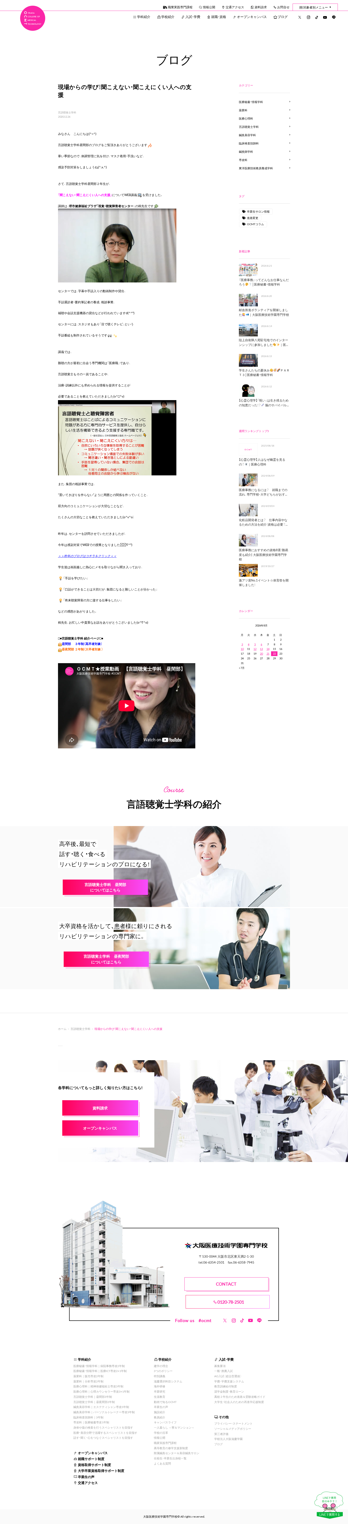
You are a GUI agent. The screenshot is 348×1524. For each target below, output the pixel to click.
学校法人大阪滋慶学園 (228, 1439)
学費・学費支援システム (229, 1381)
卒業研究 (159, 1391)
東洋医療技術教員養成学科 (256, 168)
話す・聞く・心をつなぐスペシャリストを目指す (103, 1437)
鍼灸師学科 (246, 151)
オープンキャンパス (252, 16)
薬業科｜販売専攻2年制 (88, 1376)
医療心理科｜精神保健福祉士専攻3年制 (98, 1386)
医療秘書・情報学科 (251, 102)
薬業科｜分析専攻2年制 (88, 1381)
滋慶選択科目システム (168, 1381)
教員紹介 (159, 1417)
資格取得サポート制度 (94, 1464)
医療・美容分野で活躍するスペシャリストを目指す (105, 1432)
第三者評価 (221, 1434)
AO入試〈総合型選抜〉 (228, 1376)
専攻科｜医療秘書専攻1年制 (91, 1422)
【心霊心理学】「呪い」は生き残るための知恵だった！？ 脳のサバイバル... (264, 402)
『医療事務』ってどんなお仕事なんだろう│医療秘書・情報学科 (264, 282)
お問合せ (283, 7)
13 (261, 649)
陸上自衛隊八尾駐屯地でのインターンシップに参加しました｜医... (263, 342)
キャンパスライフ (165, 1422)
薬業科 (243, 110)
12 (255, 649)
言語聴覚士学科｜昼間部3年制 (92, 1396)
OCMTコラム (255, 224)
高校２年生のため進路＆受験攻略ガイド (239, 1396)
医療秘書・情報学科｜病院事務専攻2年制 (99, 1366)
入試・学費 (192, 16)
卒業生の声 (86, 1476)
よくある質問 (162, 1463)
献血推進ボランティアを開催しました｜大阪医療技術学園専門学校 (264, 312)
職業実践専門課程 (180, 7)
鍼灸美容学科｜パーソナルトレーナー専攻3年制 (104, 1412)
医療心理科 (246, 118)
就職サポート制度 (91, 1458)
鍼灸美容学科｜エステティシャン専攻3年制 (101, 1407)
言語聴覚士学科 (67, 112)
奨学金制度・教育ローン (229, 1391)
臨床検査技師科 (249, 143)
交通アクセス (235, 7)
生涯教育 (159, 1396)
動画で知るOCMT (165, 1402)
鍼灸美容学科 (247, 135)
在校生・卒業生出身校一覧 (170, 1458)
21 (268, 654)
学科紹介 (143, 16)
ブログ (283, 16)
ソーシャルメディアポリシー (232, 1428)
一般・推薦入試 (223, 1371)
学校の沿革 (161, 1432)
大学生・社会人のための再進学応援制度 (239, 1402)
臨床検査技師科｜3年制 (88, 1417)
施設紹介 (159, 1412)
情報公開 (209, 7)
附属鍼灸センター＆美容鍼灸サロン (176, 1453)
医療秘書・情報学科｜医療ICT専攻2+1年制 (100, 1371)
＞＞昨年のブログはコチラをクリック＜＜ (87, 556)
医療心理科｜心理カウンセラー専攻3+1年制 (101, 1391)
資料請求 (260, 7)
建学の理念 (161, 1366)
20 (261, 654)
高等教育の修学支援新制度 (171, 1448)
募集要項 (220, 1366)
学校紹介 (167, 16)
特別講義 (159, 1376)
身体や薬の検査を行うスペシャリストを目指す (103, 1427)
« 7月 (242, 668)
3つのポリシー (163, 1371)
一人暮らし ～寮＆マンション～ (174, 1427)
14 (268, 649)
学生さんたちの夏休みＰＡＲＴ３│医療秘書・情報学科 (264, 372)
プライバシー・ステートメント (233, 1423)
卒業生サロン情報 (258, 211)
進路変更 (252, 218)
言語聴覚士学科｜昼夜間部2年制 (94, 1402)
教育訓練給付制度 (225, 1386)
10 (242, 649)
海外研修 (159, 1386)
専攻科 (243, 160)
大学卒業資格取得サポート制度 (101, 1470)
